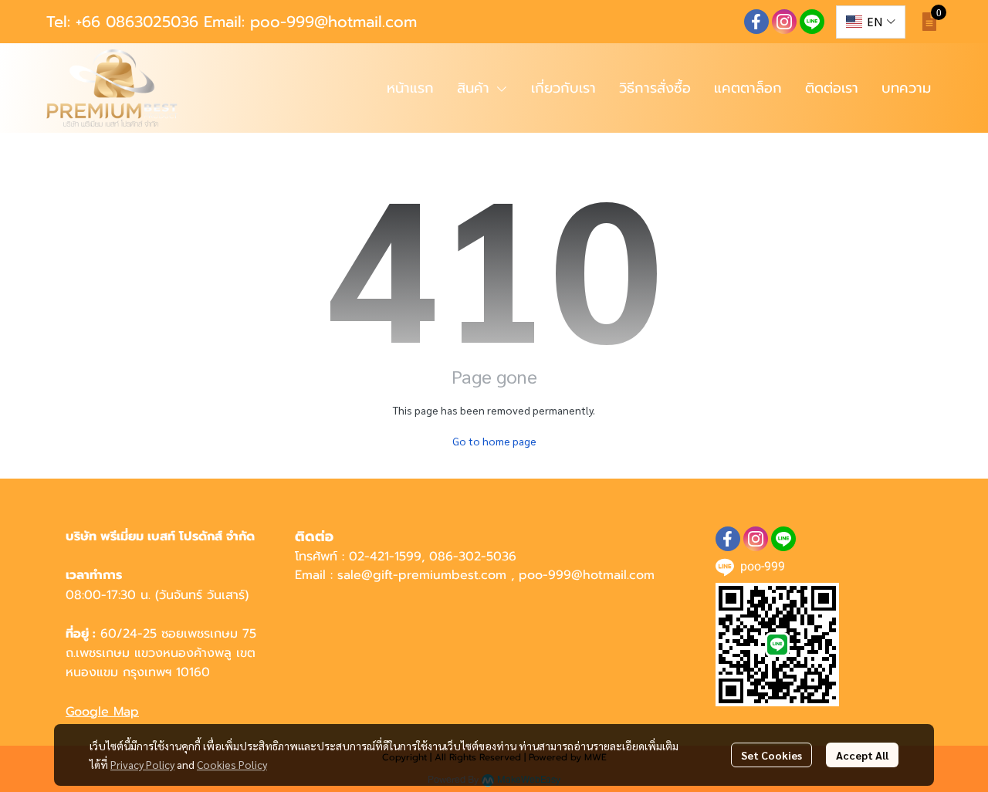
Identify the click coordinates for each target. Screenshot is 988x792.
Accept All (862, 755)
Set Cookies (771, 755)
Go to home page (494, 441)
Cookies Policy (232, 764)
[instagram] (784, 21)
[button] (870, 22)
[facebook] (756, 21)
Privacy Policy (142, 764)
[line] (812, 21)
